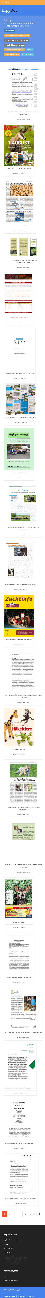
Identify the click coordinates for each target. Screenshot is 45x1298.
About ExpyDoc (9, 1248)
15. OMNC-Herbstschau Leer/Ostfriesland (19, 1143)
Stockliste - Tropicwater (18, 318)
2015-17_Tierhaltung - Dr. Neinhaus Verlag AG (20, 584)
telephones (9, 31)
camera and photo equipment (17, 35)
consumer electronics (18, 25)
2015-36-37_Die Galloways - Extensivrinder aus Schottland (23, 529)
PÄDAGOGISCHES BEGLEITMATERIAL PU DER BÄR (19, 373)
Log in (6, 1276)
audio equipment (12, 54)
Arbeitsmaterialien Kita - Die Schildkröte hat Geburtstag (23, 113)
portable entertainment (14, 50)
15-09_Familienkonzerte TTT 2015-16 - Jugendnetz (21, 1198)
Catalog (7, 20)
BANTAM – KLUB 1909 (18, 473)
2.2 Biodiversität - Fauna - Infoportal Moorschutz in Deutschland (24, 696)
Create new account (11, 1280)
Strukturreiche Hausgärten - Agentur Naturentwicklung (23, 261)
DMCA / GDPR (22, 1296)
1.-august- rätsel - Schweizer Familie (18, 168)
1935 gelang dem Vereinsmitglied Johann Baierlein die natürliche (23, 866)
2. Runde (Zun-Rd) (19, 749)
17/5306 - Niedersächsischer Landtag (18, 977)
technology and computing (20, 23)
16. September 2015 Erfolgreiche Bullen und (20, 1088)
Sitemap (6, 1244)
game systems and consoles (16, 40)
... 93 (32, 1213)
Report (31, 1296)
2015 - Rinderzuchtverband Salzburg (19, 640)
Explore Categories (10, 1240)
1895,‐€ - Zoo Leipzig (18, 922)
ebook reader (27, 54)
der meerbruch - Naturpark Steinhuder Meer (20, 417)
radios (30, 50)
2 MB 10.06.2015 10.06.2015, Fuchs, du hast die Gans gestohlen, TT (23, 808)
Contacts (7, 1252)
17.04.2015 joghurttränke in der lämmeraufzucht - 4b (23, 1033)
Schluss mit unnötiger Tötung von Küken (19, 226)
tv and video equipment (14, 45)
